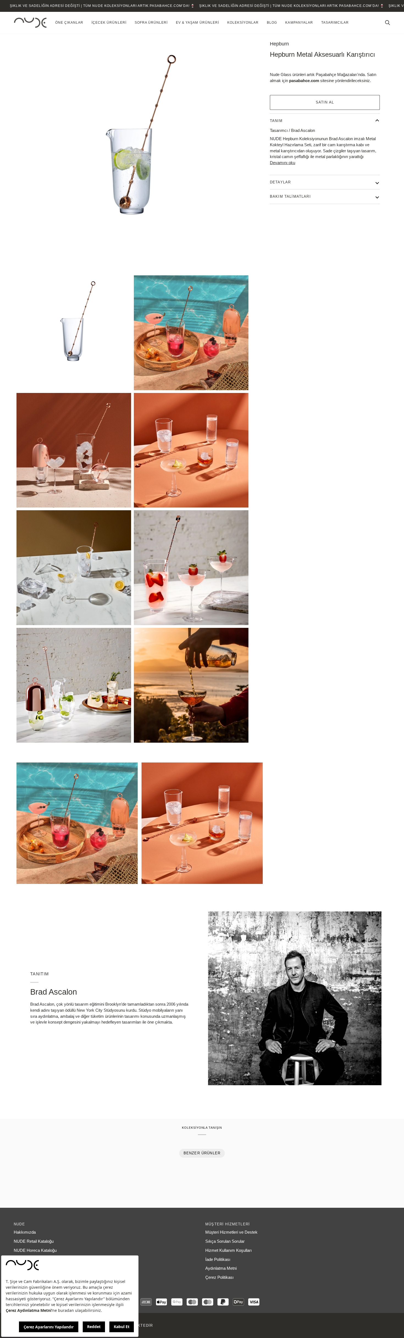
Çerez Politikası (219, 1277)
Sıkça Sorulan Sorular (225, 1241)
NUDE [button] (19, 1224)
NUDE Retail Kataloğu (34, 1241)
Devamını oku (282, 163)
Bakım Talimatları (290, 196)
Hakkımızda (25, 1232)
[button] (69, 23)
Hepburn (279, 44)
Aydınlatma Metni (221, 1268)
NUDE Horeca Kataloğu (35, 1250)
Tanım (276, 121)
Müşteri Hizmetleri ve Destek (231, 1232)
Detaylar (280, 182)
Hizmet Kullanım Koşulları (228, 1250)
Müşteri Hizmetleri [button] (227, 1224)
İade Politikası (217, 1259)
